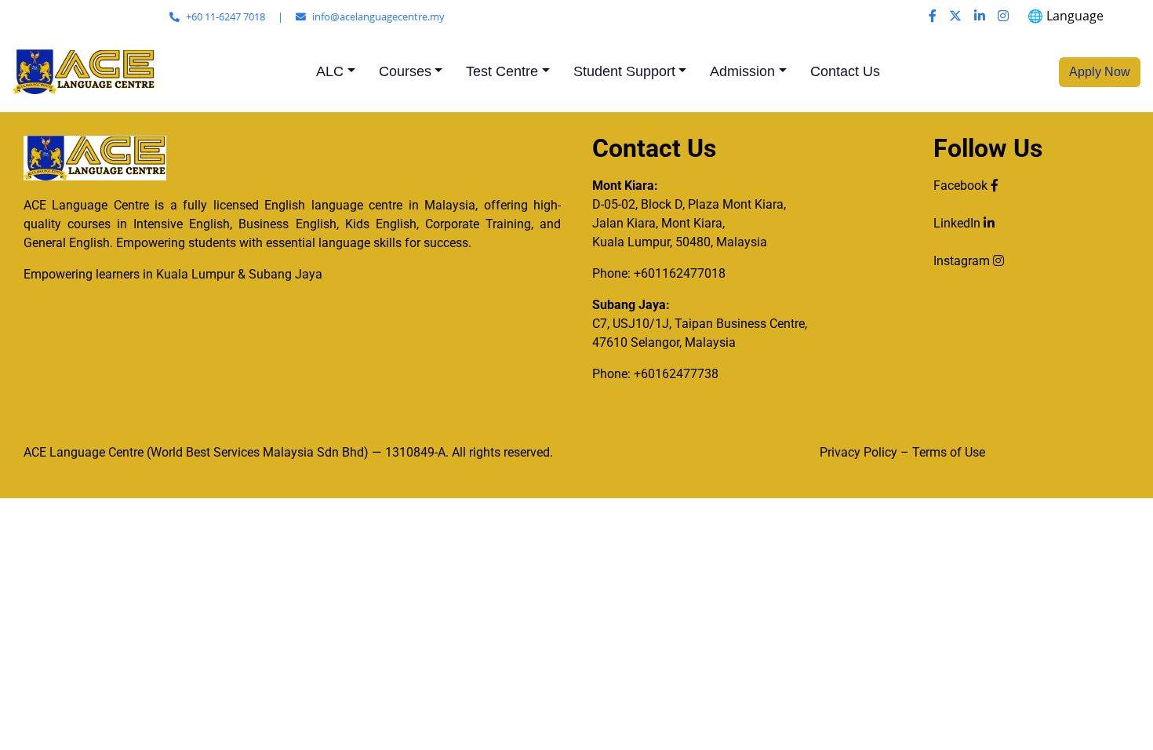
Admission (742, 71)
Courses (405, 71)
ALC (330, 71)
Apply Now (1099, 71)
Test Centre (502, 71)
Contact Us (845, 71)
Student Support (624, 71)
